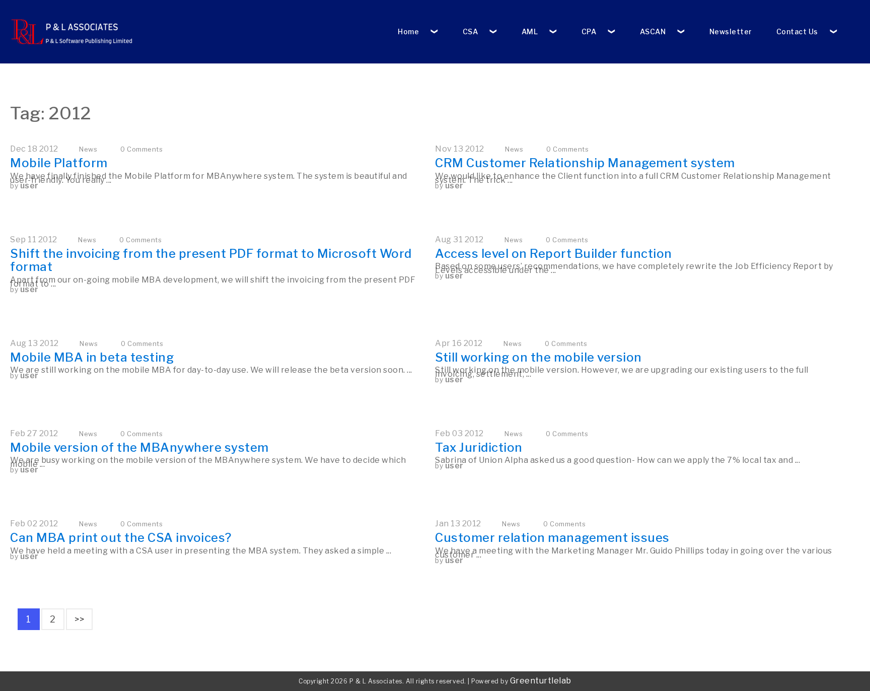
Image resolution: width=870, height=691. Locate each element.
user (29, 185)
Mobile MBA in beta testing (92, 357)
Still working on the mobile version (538, 357)
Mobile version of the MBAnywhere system (139, 447)
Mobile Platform (59, 163)
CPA (589, 31)
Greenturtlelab (540, 680)
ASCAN (653, 31)
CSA (470, 31)
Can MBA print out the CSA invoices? (121, 537)
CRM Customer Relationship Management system (585, 163)
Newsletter (730, 31)
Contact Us (797, 31)
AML (530, 31)
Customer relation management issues (552, 537)
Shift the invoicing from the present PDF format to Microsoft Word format (211, 260)
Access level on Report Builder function (553, 253)
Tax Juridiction (479, 447)
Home (408, 31)
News (88, 149)
